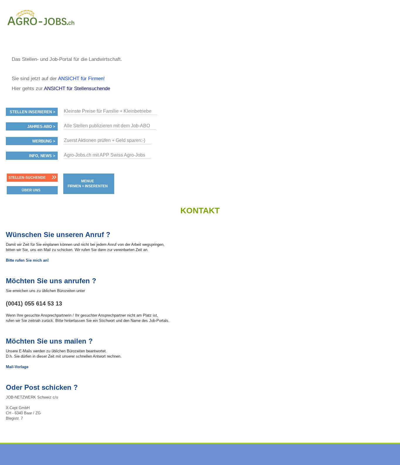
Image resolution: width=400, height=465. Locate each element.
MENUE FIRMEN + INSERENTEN (88, 183)
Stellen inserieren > (32, 112)
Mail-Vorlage (17, 367)
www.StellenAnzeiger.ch (41, 30)
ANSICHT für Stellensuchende (77, 88)
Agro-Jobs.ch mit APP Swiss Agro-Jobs (104, 154)
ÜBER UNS (31, 190)
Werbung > (43, 141)
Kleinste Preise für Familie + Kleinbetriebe (107, 111)
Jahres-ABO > (41, 127)
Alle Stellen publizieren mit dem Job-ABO (107, 125)
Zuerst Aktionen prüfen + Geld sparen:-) (104, 140)
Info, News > (42, 156)
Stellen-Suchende (27, 178)
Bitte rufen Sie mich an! (27, 260)
